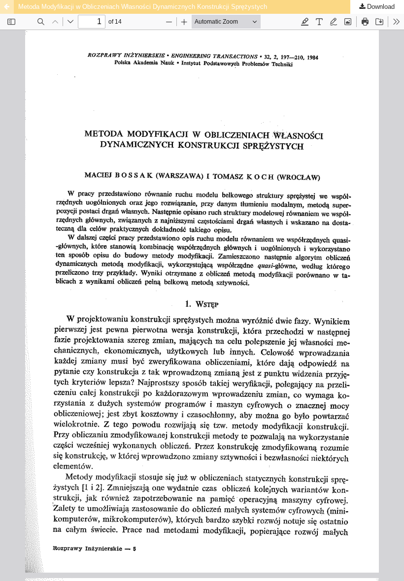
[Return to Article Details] (7, 7)
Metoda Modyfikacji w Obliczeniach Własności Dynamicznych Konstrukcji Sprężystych (142, 6)
